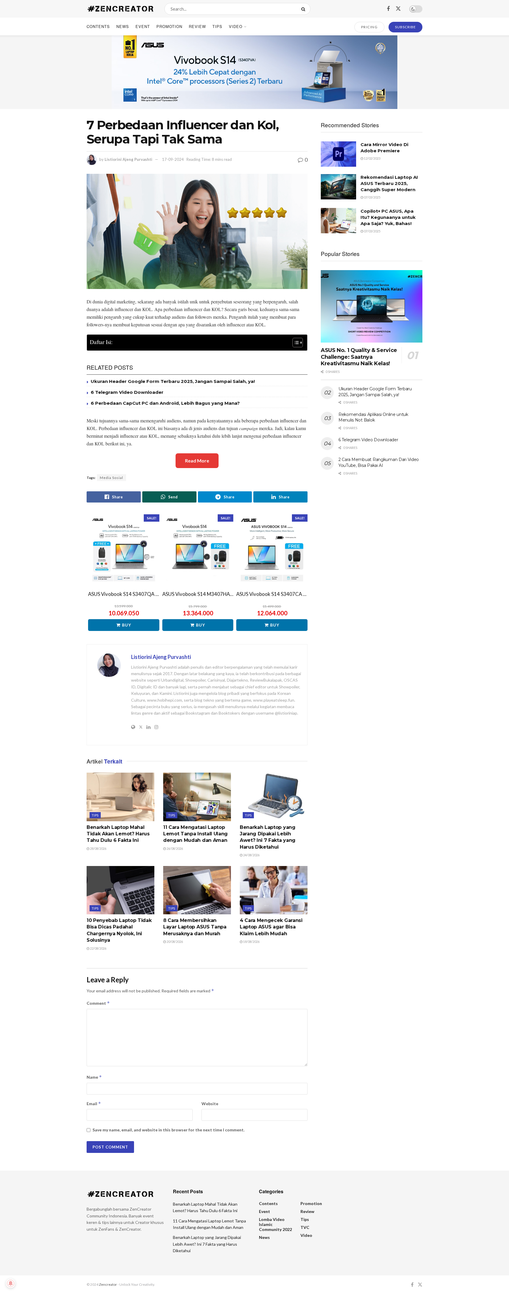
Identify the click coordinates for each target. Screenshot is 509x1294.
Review (197, 26)
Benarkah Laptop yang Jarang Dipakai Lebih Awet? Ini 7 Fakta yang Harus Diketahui (207, 1244)
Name (94, 1077)
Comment (98, 1003)
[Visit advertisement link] (254, 72)
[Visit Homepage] (120, 9)
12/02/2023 (371, 158)
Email (94, 1103)
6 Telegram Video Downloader (127, 392)
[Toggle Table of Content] (294, 343)
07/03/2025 (371, 197)
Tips (217, 26)
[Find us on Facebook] (388, 9)
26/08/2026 (174, 848)
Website (209, 1103)
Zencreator (108, 1284)
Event (142, 26)
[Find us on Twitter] (398, 8)
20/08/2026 (174, 941)
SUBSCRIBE (405, 27)
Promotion (169, 26)
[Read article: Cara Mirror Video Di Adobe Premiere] (338, 154)
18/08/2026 (251, 941)
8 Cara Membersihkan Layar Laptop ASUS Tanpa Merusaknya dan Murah (195, 927)
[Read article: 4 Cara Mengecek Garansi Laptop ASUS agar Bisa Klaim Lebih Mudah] (274, 890)
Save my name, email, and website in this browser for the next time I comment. (168, 1129)
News (122, 26)
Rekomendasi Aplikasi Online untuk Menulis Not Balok (373, 417)
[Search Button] (304, 9)
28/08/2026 (97, 848)
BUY (126, 624)
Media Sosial (111, 477)
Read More (197, 460)
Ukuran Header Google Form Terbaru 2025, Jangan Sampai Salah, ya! (173, 381)
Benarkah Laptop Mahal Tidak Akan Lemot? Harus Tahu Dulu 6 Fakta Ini (118, 833)
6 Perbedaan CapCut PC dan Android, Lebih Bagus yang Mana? (165, 403)
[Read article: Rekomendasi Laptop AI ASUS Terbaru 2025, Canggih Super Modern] (338, 186)
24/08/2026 (251, 855)
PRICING (369, 27)
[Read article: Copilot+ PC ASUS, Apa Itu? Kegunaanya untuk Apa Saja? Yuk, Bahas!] (338, 220)
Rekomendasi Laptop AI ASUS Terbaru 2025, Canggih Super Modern (389, 183)
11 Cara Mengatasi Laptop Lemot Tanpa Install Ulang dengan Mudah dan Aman (195, 833)
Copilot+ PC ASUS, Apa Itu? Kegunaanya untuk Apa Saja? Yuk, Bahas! (388, 217)
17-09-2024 (173, 159)
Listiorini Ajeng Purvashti (128, 159)
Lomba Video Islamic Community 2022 (275, 1224)
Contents (98, 26)
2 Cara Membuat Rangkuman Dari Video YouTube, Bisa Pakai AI (378, 462)
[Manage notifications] (10, 1283)
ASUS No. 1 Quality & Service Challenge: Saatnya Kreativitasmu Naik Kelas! (359, 357)
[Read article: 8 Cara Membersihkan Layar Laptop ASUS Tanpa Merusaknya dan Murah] (197, 890)
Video (235, 26)
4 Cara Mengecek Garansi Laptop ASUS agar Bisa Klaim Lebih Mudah (271, 927)
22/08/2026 (97, 948)
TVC (304, 1227)
